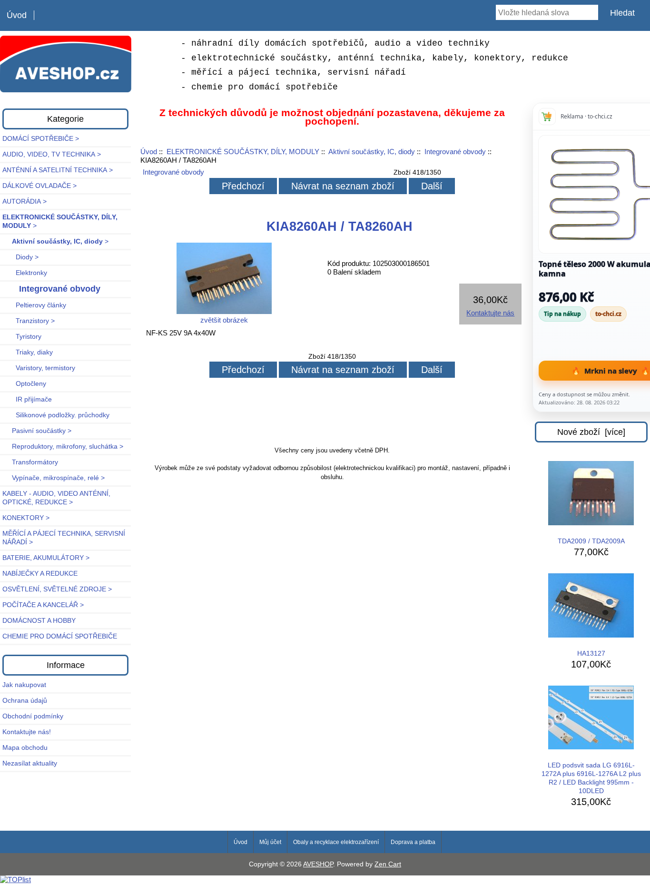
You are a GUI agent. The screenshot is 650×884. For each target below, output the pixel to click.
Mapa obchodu (25, 747)
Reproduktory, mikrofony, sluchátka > (62, 446)
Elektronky (24, 272)
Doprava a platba (413, 842)
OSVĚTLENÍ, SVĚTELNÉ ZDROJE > (57, 589)
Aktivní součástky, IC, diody (371, 151)
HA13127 (591, 653)
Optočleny (24, 383)
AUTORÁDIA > (24, 201)
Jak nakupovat (24, 684)
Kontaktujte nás (490, 313)
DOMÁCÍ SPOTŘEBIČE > (40, 138)
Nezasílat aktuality (29, 763)
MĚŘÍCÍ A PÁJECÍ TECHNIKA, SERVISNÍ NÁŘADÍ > (63, 538)
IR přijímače (27, 399)
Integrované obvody (455, 151)
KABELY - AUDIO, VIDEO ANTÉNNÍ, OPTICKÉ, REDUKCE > (56, 498)
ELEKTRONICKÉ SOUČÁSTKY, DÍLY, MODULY (243, 151)
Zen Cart (387, 864)
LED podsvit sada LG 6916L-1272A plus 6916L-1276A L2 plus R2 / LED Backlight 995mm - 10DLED (591, 778)
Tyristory (21, 336)
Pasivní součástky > (36, 430)
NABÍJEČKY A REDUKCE (40, 573)
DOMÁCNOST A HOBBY (39, 620)
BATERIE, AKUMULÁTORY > (45, 557)
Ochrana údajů (24, 700)
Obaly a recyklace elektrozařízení (336, 842)
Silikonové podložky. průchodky (55, 415)
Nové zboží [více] (591, 432)
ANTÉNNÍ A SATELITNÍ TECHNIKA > (57, 170)
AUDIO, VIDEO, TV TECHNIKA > (51, 154)
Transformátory (30, 462)
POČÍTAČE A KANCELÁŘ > (43, 605)
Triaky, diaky (27, 352)
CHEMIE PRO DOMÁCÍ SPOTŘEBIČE (59, 636)
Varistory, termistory (38, 368)
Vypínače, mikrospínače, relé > (53, 477)
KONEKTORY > (25, 517)
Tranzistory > (28, 320)
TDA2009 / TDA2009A (591, 541)
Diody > (20, 257)
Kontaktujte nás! (26, 732)
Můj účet (270, 842)
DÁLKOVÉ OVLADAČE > (39, 185)
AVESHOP (318, 864)
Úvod (17, 15)
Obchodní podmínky (32, 716)
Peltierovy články (34, 305)
